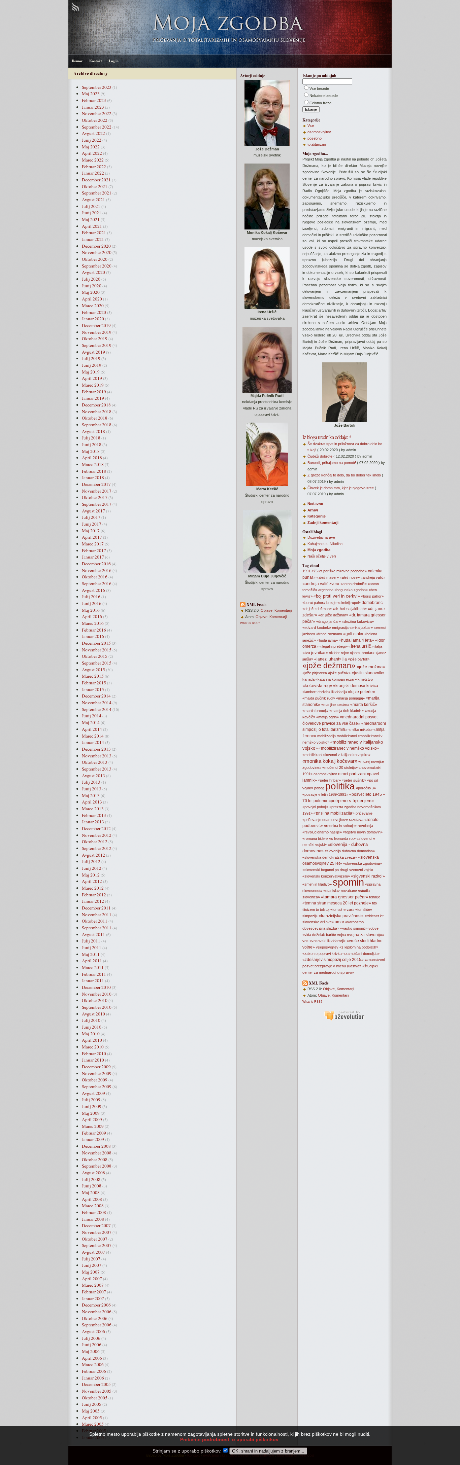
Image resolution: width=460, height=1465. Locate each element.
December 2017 (96, 484)
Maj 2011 (91, 954)
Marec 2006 (93, 1364)
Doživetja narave (321, 537)
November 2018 (96, 411)
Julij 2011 (91, 941)
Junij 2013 (91, 789)
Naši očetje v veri (321, 556)
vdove (373, 928)
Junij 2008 (91, 1186)
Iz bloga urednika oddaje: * (326, 436)
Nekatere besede (323, 96)
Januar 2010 (93, 1060)
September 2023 (96, 87)
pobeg (319, 788)
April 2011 (92, 961)
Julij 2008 (91, 1179)
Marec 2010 (93, 1047)
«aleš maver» (328, 577)
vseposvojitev (327, 947)
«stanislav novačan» (340, 891)
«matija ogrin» (327, 717)
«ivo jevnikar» (315, 652)
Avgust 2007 (93, 1252)
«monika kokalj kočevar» (329, 761)
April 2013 (92, 802)
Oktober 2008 (94, 1159)
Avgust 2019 (93, 352)
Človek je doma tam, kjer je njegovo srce (340, 488)
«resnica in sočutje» (340, 826)
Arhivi (312, 510)
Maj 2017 (91, 531)
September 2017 (96, 504)
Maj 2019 (91, 372)
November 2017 (96, 491)
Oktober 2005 (94, 1398)
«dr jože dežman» (317, 609)
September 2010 (96, 1007)
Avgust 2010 (93, 1014)
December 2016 (96, 564)
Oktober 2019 (94, 338)
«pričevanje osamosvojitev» (325, 820)
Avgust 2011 (93, 934)
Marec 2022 (93, 160)
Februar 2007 (94, 1292)
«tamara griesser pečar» (344, 896)
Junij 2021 (91, 213)
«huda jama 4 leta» (356, 640)
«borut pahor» (313, 603)
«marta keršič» (363, 704)
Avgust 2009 (93, 1093)
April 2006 (92, 1358)
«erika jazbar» (361, 628)
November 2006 (96, 1312)
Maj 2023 (91, 94)
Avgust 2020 (93, 272)
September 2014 (96, 709)
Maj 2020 (91, 292)
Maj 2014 (91, 722)
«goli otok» (353, 634)
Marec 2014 (93, 736)
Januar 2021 (93, 239)
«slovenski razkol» (368, 876)
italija (378, 646)
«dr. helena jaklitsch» (350, 609)
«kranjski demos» (349, 685)
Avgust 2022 (93, 133)
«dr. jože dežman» (333, 615)
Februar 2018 (94, 471)
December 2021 (96, 180)
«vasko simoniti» (353, 928)
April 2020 (92, 299)
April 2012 (92, 881)
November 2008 (96, 1153)
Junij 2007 (91, 1265)
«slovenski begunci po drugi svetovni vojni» (337, 870)
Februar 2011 (94, 974)
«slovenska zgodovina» (362, 863)
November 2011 (96, 915)
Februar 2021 (94, 232)
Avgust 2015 (93, 670)
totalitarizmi (316, 144)
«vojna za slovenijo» (366, 934)
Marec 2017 (93, 544)
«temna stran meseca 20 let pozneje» (336, 903)
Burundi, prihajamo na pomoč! (331, 463)
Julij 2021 (91, 206)
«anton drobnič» (353, 584)
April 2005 (92, 1418)
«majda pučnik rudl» (318, 698)
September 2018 (96, 425)
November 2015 (96, 650)
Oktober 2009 (94, 1080)
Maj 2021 (91, 219)
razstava (356, 820)
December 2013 (96, 749)
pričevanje (364, 813)
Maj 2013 (91, 795)
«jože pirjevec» (314, 673)
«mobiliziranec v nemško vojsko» (349, 748)
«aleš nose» (350, 577)
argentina (325, 590)
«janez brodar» (362, 653)
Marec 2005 (93, 1424)
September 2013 (96, 769)
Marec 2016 (93, 623)
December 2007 (96, 1225)
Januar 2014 (93, 742)
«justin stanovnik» (368, 673)
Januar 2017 (93, 557)
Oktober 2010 (94, 1000)
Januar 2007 (93, 1298)
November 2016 (96, 570)
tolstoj (324, 909)
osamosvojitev (319, 132)
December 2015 (96, 643)
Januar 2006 (93, 1378)
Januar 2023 (93, 107)
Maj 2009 (91, 1113)
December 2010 (96, 987)
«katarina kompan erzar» (336, 679)
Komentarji (283, 610)
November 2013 (96, 756)
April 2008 (92, 1199)
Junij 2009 (91, 1106)
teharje (374, 897)
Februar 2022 (94, 167)
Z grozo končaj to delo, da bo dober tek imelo (344, 475)
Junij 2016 (91, 603)
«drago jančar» (328, 621)
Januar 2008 (93, 1219)
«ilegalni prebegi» (334, 646)
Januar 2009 (93, 1139)
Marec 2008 (93, 1206)
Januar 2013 (93, 822)
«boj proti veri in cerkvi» (337, 596)
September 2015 (96, 663)
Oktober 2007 (94, 1239)
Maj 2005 (91, 1411)
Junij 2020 (91, 286)
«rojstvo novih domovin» (363, 832)
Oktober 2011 (94, 921)
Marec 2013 (93, 809)
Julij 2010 (91, 1020)
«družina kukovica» (358, 621)
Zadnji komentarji (322, 523)
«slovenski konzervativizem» (326, 876)
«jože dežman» (329, 665)
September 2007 (96, 1245)
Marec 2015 (93, 676)
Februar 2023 (94, 100)
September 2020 (96, 266)
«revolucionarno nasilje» (322, 832)
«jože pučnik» (339, 673)
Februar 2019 (94, 392)
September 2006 (96, 1325)
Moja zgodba (318, 550)
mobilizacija (326, 736)
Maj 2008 (91, 1192)
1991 (306, 571)
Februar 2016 (94, 630)
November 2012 (96, 835)
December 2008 (96, 1146)
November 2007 (96, 1232)
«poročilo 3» (366, 788)
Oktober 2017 (94, 497)
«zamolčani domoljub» (361, 954)
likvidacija (339, 692)
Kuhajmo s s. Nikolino (324, 544)
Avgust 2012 (93, 855)
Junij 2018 (91, 444)
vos (305, 941)
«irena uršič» (361, 646)
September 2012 (96, 848)
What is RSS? (250, 623)
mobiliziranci (347, 736)
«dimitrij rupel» (349, 603)
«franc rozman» (329, 634)
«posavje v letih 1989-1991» (325, 794)
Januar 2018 (93, 477)
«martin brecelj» (315, 711)
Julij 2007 (91, 1259)
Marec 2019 (93, 385)
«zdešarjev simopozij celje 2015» (333, 959)
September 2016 (96, 583)
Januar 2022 (93, 173)
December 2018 (96, 405)
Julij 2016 (91, 597)
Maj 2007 (91, 1272)
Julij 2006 (91, 1338)
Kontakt (95, 61)
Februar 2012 (94, 895)
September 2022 (96, 127)
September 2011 (96, 928)
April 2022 (92, 153)
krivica (372, 685)
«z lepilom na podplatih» (358, 947)
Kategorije (316, 516)
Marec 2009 (93, 1126)
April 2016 (92, 616)
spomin (348, 882)
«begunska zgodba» (351, 590)
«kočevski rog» (317, 685)
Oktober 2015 (94, 656)
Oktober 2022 (94, 120)
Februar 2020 (94, 312)
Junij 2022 (91, 140)
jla (344, 659)
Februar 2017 (94, 550)
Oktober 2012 (94, 841)
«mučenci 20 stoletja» (340, 767)
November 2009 (96, 1073)
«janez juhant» (327, 659)
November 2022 (96, 113)
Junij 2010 (91, 1027)
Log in (114, 61)
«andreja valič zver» (320, 583)
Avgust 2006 (93, 1331)
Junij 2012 (91, 868)
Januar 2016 (93, 636)
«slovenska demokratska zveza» (329, 857)
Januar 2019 (93, 398)
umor (339, 922)
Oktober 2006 (94, 1318)
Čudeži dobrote (319, 456)
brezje (331, 603)
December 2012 (96, 828)
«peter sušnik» (354, 780)
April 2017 (92, 537)
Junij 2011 (91, 947)
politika (340, 786)
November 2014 (96, 703)
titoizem (308, 909)
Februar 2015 (94, 683)
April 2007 (92, 1279)
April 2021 (92, 226)
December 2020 (96, 246)
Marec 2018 (93, 464)
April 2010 (92, 1040)
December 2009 (96, 1067)
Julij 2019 (91, 358)
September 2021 (96, 193)
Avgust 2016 (93, 590)
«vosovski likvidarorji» (327, 941)
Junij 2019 (91, 365)
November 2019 (96, 332)
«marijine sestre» (335, 705)
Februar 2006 (94, 1371)
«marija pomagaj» (350, 698)
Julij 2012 (91, 861)
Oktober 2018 (94, 418)
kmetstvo (365, 679)
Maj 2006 (91, 1351)
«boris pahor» (372, 596)
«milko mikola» (360, 729)
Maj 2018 (91, 451)
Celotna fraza (320, 103)
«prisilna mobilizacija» (334, 813)
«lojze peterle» (361, 691)
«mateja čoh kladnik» (346, 711)
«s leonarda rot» (342, 838)
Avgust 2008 (93, 1173)
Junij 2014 (91, 716)
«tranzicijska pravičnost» (341, 916)
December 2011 (96, 908)
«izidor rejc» (339, 653)
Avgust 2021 (93, 199)
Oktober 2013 (94, 762)
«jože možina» (371, 666)
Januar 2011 (93, 980)
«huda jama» (327, 640)
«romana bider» (315, 838)
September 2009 (96, 1086)
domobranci (373, 602)
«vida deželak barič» (319, 935)
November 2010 (96, 994)
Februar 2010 (94, 1053)
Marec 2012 (93, 888)
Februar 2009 (94, 1133)
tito (374, 903)
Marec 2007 (93, 1285)
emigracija (340, 628)
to (317, 909)
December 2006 (96, 1305)
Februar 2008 (94, 1212)
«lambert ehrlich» (316, 692)
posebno (314, 138)
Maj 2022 (91, 147)
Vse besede (319, 88)
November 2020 (96, 252)
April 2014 (92, 729)
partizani (357, 773)
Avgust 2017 (93, 511)
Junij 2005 (91, 1404)
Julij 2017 (91, 517)
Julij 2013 (91, 782)
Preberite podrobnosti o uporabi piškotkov (229, 1439)
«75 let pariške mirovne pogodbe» (339, 571)
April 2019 (92, 378)
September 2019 (96, 345)
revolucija (365, 826)
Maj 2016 (91, 610)
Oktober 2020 (94, 259)
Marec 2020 (93, 305)
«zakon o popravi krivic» (322, 954)
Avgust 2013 (93, 776)
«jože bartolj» (358, 659)
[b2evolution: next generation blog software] (344, 1019)
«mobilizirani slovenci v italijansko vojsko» (336, 755)
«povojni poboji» (315, 807)
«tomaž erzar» (342, 909)
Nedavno (315, 504)
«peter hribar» (329, 780)
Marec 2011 (93, 967)
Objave (266, 610)
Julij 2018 (91, 438)
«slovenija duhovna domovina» (350, 851)
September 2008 (96, 1166)
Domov (77, 61)
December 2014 (96, 696)
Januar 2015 (93, 689)
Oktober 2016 (94, 577)
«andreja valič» (373, 577)
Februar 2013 (94, 815)
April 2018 (92, 458)
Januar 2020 (93, 319)
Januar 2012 (93, 901)
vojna (341, 935)
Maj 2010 (91, 1034)
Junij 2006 (91, 1345)
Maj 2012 (91, 875)
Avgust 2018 (93, 431)
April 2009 (92, 1119)
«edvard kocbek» (316, 628)
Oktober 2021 (94, 186)
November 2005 (96, 1391)
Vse (310, 125)
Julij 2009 (91, 1100)
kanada (308, 679)
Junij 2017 (91, 524)
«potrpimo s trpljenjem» (351, 800)
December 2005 (96, 1384)
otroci (343, 774)
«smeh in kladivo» (317, 884)
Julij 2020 (91, 279)
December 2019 (96, 325)
